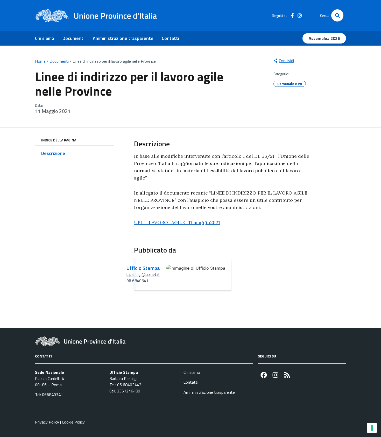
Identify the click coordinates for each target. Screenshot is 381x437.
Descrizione (53, 153)
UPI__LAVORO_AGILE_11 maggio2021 (177, 222)
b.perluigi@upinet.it (143, 274)
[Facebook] (264, 375)
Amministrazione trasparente (123, 38)
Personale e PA (289, 83)
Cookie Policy (73, 422)
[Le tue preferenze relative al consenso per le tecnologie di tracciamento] (372, 428)
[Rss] (287, 375)
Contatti (170, 38)
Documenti (73, 38)
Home (40, 61)
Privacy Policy (47, 422)
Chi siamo (44, 38)
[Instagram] (275, 375)
